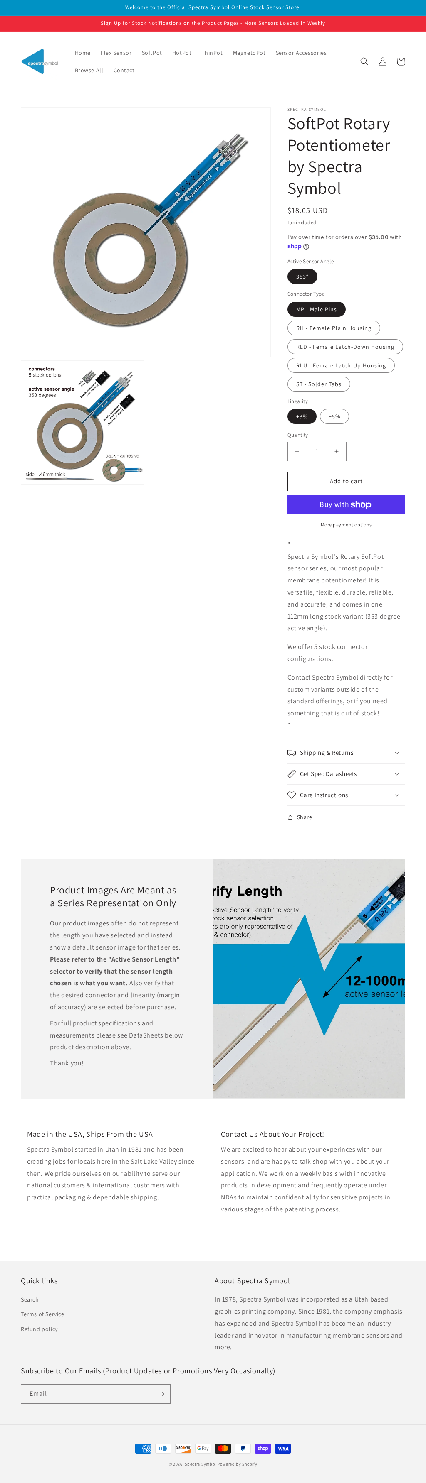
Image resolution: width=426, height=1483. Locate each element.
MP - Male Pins (316, 309)
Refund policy (39, 1329)
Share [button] (304, 817)
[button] (364, 61)
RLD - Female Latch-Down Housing (345, 346)
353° (302, 276)
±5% (334, 416)
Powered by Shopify (238, 1464)
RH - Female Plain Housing (334, 328)
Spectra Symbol (200, 1464)
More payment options (346, 524)
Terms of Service (42, 1314)
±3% (302, 416)
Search (30, 1299)
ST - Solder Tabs (319, 384)
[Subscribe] (161, 1394)
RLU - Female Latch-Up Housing (341, 365)
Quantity (297, 434)
